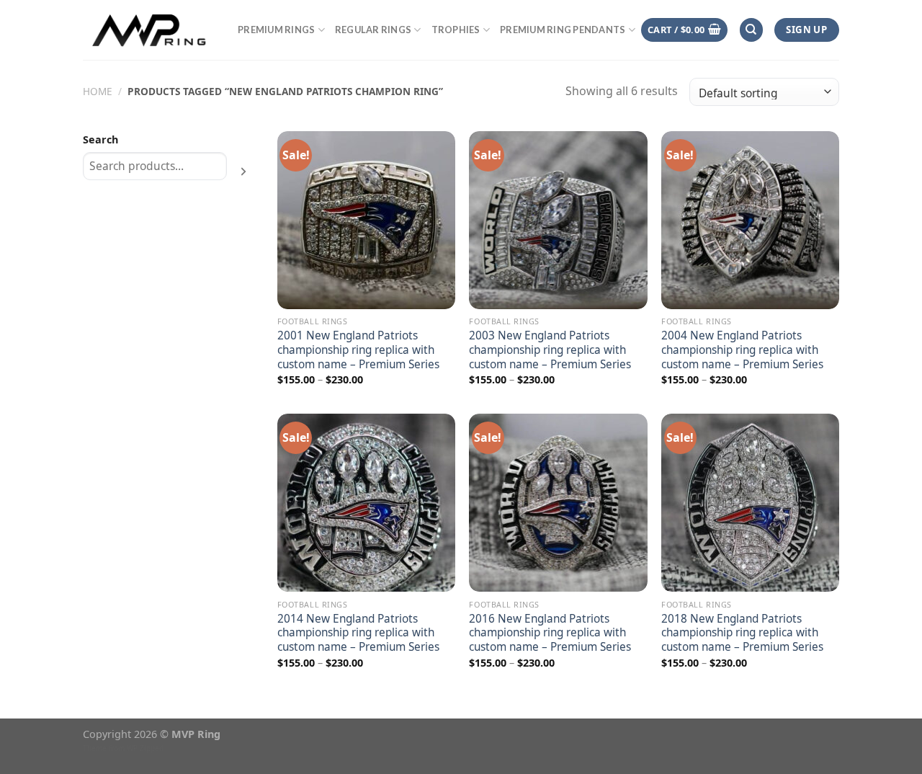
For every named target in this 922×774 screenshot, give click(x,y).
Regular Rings (373, 29)
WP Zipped (145, 748)
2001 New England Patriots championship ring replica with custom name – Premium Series (358, 350)
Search (100, 139)
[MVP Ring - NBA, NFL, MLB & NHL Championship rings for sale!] (149, 29)
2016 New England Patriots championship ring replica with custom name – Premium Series (550, 633)
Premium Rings (276, 29)
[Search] (751, 30)
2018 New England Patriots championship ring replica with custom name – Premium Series (742, 633)
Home (97, 91)
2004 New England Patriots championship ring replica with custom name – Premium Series (742, 350)
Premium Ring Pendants (562, 29)
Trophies (455, 29)
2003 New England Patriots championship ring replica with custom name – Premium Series (550, 350)
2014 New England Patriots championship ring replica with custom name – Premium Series (358, 633)
